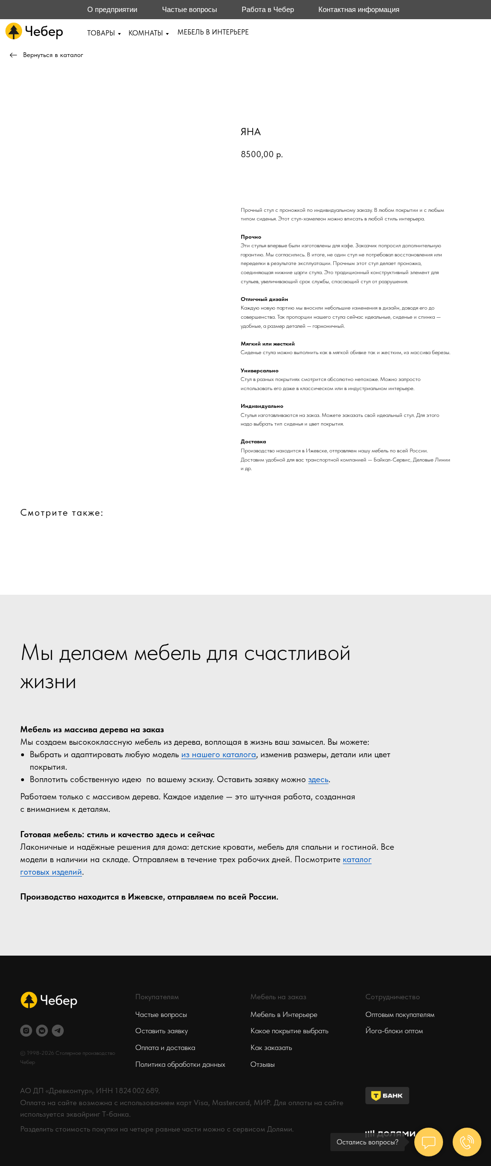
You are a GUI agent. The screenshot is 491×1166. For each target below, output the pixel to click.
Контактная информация (358, 9)
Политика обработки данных (180, 1064)
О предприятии (112, 9)
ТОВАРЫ (101, 33)
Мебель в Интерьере (283, 1014)
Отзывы (262, 1064)
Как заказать (271, 1047)
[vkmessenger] (42, 1031)
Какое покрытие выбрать (289, 1030)
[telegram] (58, 1031)
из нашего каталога (218, 754)
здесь (318, 779)
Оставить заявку (161, 1030)
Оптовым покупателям (399, 1014)
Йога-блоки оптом (394, 1030)
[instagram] (26, 1031)
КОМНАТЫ (146, 33)
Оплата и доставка (165, 1047)
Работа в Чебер (268, 9)
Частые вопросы (189, 9)
